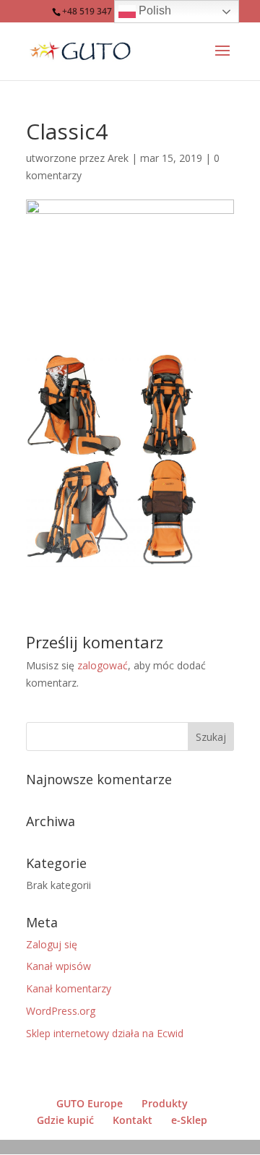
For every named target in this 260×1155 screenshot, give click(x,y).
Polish (153, 10)
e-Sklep (189, 1120)
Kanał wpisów (58, 966)
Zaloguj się (51, 944)
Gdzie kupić (65, 1120)
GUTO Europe (89, 1103)
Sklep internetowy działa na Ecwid (104, 1033)
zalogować (102, 665)
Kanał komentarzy (68, 988)
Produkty (165, 1103)
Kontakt (132, 1120)
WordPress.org (60, 1011)
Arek (118, 158)
